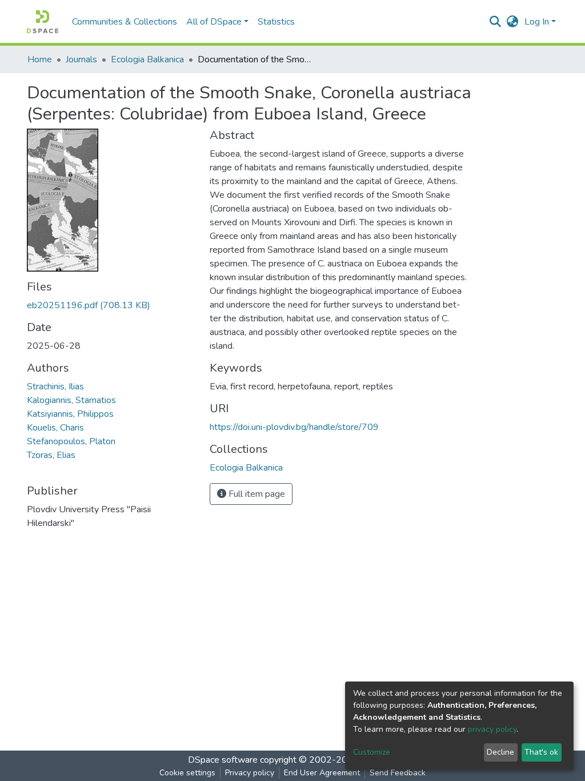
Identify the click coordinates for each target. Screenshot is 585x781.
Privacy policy (249, 772)
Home (39, 59)
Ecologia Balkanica (147, 59)
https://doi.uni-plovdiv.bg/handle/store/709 (294, 427)
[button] (512, 22)
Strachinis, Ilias (55, 386)
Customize (371, 752)
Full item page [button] (255, 494)
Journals (81, 59)
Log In (536, 21)
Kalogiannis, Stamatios (71, 400)
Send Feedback (398, 772)
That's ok (541, 752)
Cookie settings (187, 772)
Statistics (276, 21)
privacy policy (492, 729)
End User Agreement (322, 772)
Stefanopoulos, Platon (71, 441)
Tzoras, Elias (51, 455)
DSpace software (223, 760)
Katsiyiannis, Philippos (70, 414)
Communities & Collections (124, 21)
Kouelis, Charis (55, 427)
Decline (500, 752)
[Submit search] (495, 21)
